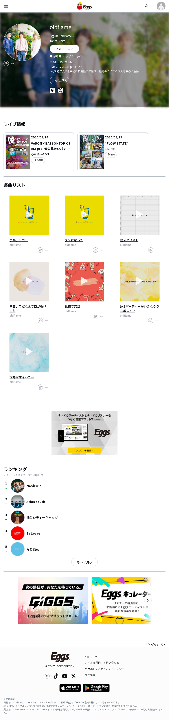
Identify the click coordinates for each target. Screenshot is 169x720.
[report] (12, 63)
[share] (6, 63)
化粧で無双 (72, 306)
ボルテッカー (18, 240)
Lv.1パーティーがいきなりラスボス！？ (139, 308)
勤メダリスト (129, 240)
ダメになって (74, 240)
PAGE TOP (158, 644)
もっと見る (59, 80)
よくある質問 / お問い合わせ (102, 662)
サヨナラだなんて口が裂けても (27, 308)
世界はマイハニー (21, 377)
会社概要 (90, 674)
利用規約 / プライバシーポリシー (105, 668)
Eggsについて (93, 656)
